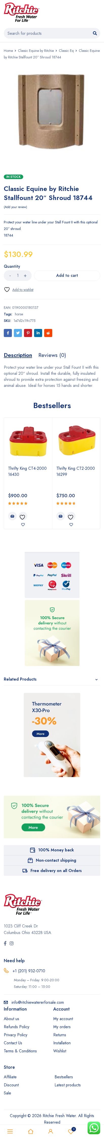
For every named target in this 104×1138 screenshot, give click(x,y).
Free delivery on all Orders (56, 871)
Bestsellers (64, 1077)
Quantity (12, 266)
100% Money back (56, 850)
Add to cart (67, 275)
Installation (62, 1043)
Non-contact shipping (56, 860)
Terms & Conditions (20, 1051)
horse (19, 314)
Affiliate (10, 1077)
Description (18, 355)
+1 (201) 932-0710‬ (29, 971)
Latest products (68, 1085)
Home (8, 50)
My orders (62, 1027)
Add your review (15, 207)
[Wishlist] (18, 289)
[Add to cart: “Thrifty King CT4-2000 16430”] (12, 516)
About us (11, 1019)
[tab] (18, 355)
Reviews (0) (52, 355)
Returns (59, 1035)
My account (63, 1019)
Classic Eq (66, 50)
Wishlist (73, 1129)
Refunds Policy (16, 1027)
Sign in (50, 1131)
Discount (11, 1085)
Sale (7, 1093)
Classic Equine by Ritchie (36, 50)
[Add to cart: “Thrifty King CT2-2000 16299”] (60, 516)
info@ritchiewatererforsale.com (38, 1002)
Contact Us (13, 1043)
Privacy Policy (15, 1035)
